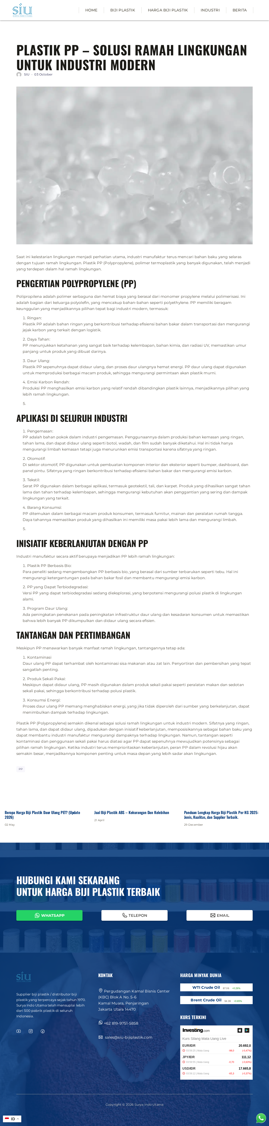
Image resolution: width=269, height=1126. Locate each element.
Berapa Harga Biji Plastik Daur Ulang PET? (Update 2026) (42, 814)
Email (223, 915)
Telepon (138, 915)
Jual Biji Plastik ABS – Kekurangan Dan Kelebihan (131, 812)
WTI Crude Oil (206, 987)
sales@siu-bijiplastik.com (128, 1037)
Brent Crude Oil (206, 1000)
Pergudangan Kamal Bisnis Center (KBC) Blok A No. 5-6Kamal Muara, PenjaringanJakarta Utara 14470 (134, 1000)
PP (21, 769)
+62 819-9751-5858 (121, 1023)
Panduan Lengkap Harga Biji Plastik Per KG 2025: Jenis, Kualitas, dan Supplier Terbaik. (221, 814)
